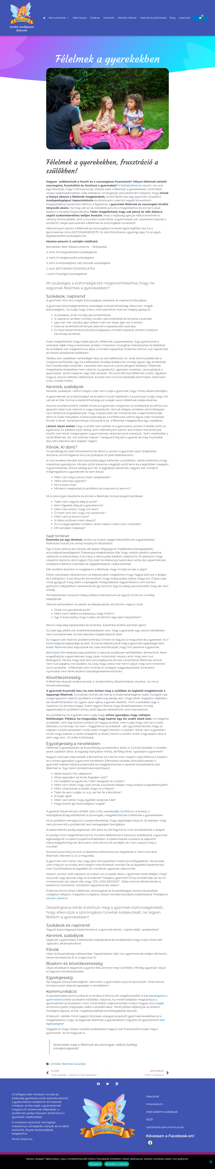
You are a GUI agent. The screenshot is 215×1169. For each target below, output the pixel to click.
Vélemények (80, 17)
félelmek (61, 647)
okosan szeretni (56, 898)
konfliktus (127, 811)
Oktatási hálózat (127, 17)
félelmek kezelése (74, 1063)
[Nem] (210, 1161)
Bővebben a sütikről (116, 1164)
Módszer (95, 17)
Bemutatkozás (57, 17)
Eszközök (108, 17)
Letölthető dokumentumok (165, 1127)
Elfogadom (95, 1164)
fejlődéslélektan (131, 185)
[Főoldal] (44, 17)
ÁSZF (149, 1119)
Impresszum (154, 1104)
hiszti (152, 437)
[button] (98, 1084)
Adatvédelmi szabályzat (162, 1111)
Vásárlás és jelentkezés (153, 17)
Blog (173, 17)
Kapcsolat (184, 17)
